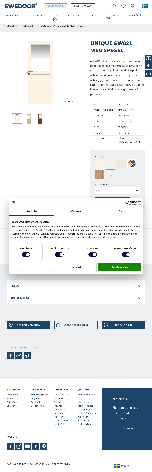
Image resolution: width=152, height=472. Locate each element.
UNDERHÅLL (20, 298)
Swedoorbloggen (39, 402)
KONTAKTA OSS (123, 325)
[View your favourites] (123, 6)
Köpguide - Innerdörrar (59, 415)
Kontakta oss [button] (112, 16)
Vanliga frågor (61, 402)
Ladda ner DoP (61, 394)
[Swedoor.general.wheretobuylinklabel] (132, 6)
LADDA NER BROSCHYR (76, 325)
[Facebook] (10, 355)
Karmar (10, 398)
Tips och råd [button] (55, 18)
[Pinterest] (27, 355)
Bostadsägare (55, 6)
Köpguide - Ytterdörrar (59, 407)
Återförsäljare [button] (138, 15)
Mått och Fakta (61, 420)
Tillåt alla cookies (119, 267)
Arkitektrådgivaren (39, 394)
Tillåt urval (75, 267)
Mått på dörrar (61, 424)
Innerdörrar (29, 25)
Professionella (82, 6)
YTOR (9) (100, 156)
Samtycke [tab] (31, 211)
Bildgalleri (35, 398)
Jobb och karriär (85, 424)
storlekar (102, 184)
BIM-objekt (59, 398)
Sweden (125, 465)
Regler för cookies (87, 413)
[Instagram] (18, 446)
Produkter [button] (11, 15)
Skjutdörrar (12, 402)
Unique (45, 25)
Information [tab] (76, 211)
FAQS (14, 286)
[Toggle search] (114, 6)
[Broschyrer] (148, 58)
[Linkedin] (35, 446)
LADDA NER (129, 428)
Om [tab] (120, 211)
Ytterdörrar (12, 405)
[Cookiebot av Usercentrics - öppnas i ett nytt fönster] (128, 203)
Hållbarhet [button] (75, 15)
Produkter (10, 25)
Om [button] (94, 15)
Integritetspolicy (86, 409)
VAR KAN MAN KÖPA (28, 325)
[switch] (59, 254)
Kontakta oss (84, 402)
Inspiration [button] (35, 15)
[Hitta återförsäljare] (148, 65)
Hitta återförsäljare (87, 405)
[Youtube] (27, 446)
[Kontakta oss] (148, 73)
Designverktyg (37, 405)
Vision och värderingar (83, 418)
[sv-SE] (145, 6)
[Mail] (18, 355)
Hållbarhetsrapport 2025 (87, 396)
